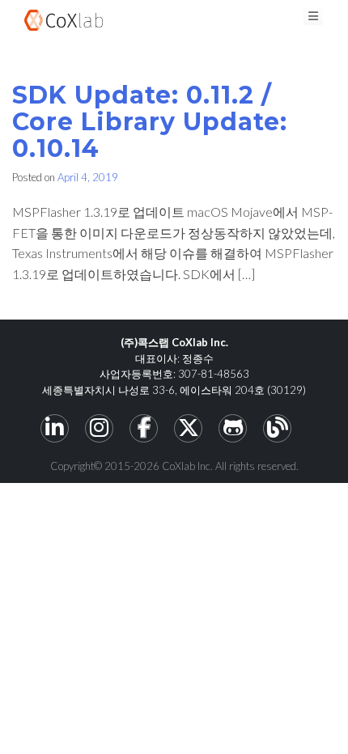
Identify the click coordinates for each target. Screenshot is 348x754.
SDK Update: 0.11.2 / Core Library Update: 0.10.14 (149, 121)
